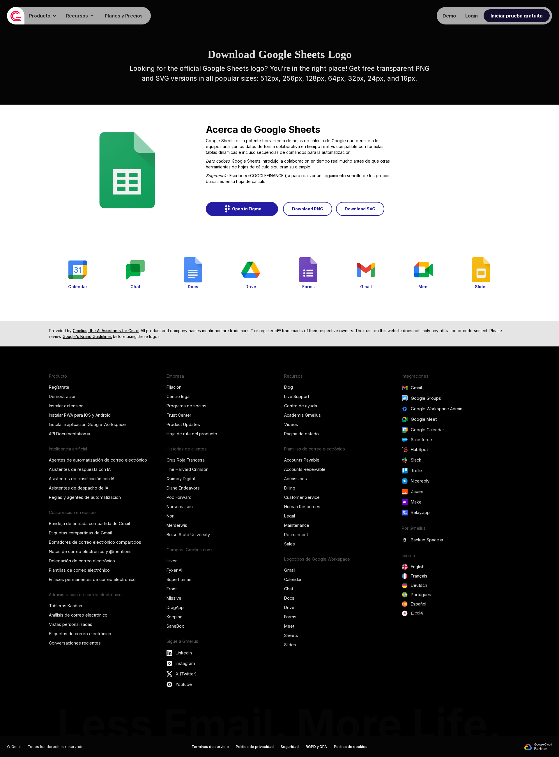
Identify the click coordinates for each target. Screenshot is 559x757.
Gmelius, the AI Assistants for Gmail (106, 330)
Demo (449, 16)
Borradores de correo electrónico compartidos (95, 542)
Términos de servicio (210, 746)
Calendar (293, 579)
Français (419, 575)
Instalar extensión (66, 405)
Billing (289, 487)
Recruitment (296, 534)
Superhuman (179, 579)
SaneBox (175, 626)
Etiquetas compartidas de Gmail (80, 532)
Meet (289, 626)
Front (172, 588)
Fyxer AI (174, 570)
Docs (289, 598)
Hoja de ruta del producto (192, 433)
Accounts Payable (301, 459)
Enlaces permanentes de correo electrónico (92, 579)
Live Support (296, 396)
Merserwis (177, 525)
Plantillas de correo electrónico (79, 570)
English (417, 566)
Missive (174, 598)
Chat (288, 588)
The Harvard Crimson (187, 469)
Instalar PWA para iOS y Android (80, 415)
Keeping (175, 616)
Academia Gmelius (302, 415)
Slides (290, 644)
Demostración (63, 396)
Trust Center (179, 415)
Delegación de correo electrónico (82, 560)
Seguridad (290, 746)
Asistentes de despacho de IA (78, 487)
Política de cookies (350, 746)
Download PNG (307, 208)
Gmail (289, 570)
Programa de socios (186, 405)
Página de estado (301, 433)
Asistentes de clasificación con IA (81, 478)
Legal (289, 515)
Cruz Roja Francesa (186, 459)
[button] (42, 15)
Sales (289, 543)
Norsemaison (180, 506)
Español (418, 603)
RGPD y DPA (316, 746)
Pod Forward (179, 497)
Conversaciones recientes (75, 642)
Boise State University (188, 534)
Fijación (174, 387)
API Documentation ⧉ (69, 433)
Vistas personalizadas (70, 624)
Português (421, 594)
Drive (289, 607)
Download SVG (360, 208)
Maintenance (296, 525)
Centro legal (178, 396)
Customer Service (302, 497)
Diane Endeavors (183, 487)
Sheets (291, 635)
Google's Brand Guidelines (87, 336)
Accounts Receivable (305, 469)
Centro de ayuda (300, 405)
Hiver (172, 560)
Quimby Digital (181, 478)
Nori (170, 515)
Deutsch (419, 585)
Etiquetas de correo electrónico (80, 633)
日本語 (417, 613)
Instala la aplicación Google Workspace (87, 424)
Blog (288, 387)
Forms (290, 616)
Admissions (295, 478)
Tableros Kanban (65, 605)
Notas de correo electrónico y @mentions (90, 551)
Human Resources (302, 506)
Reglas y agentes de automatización (85, 497)
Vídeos (291, 424)
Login (471, 16)
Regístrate (59, 387)
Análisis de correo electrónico (78, 614)
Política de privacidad (255, 746)
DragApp (175, 607)
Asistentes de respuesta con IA (80, 469)
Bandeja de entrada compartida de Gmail (89, 523)
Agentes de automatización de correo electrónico (98, 459)
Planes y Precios (124, 16)
